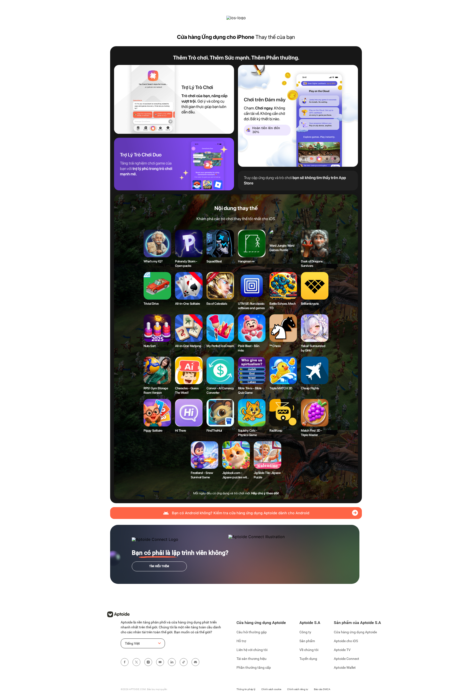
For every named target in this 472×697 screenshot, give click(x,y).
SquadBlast (214, 261)
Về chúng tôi (308, 650)
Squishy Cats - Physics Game (247, 433)
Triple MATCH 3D (280, 388)
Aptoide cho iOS (346, 641)
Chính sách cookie (271, 689)
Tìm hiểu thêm (159, 566)
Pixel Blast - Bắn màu (248, 348)
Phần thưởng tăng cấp (253, 667)
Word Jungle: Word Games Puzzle (281, 248)
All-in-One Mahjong (188, 346)
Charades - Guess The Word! (187, 390)
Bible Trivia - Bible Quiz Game (250, 390)
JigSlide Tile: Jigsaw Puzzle (267, 475)
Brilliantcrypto (310, 303)
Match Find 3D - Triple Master (311, 433)
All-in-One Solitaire (187, 303)
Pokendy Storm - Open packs (186, 263)
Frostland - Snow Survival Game (202, 475)
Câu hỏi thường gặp (251, 632)
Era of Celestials (216, 303)
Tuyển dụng (308, 659)
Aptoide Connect (346, 659)
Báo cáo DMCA (322, 689)
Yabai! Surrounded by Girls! (313, 348)
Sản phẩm (307, 641)
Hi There (180, 430)
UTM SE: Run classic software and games (251, 306)
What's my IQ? (153, 261)
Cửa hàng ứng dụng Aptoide (355, 632)
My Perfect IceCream (220, 346)
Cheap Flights (310, 388)
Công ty (305, 632)
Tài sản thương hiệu (251, 659)
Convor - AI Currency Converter (220, 390)
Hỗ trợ (241, 641)
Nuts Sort (149, 346)
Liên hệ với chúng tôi (251, 650)
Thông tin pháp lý (245, 689)
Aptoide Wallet (345, 667)
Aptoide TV (342, 650)
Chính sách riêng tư (297, 689)
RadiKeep (275, 430)
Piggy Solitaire (153, 430)
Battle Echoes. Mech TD (282, 306)
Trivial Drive (151, 303)
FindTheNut (214, 430)
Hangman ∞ (246, 261)
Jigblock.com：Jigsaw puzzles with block (235, 475)
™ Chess (274, 346)
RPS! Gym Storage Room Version (156, 390)
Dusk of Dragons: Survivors (312, 263)
